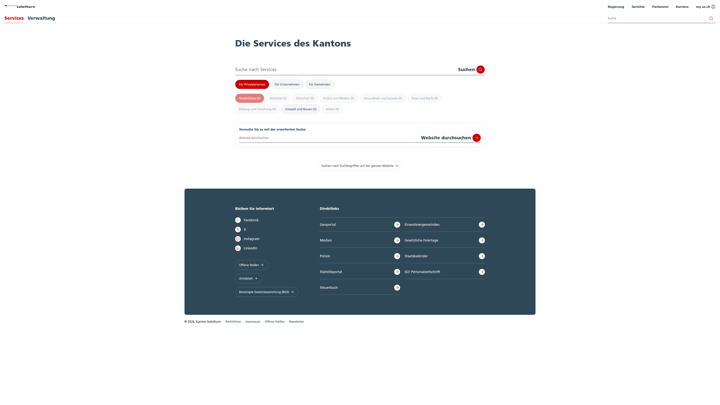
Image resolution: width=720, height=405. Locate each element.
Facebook (251, 220)
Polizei (325, 256)
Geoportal (328, 224)
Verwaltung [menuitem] (41, 18)
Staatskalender (416, 256)
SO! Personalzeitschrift (422, 272)
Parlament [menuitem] (660, 7)
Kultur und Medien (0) (338, 98)
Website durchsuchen (446, 137)
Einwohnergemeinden (422, 224)
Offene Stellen (249, 265)
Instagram (252, 239)
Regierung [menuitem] (616, 7)
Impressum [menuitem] (252, 321)
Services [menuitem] (14, 18)
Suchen (466, 69)
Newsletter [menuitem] (296, 321)
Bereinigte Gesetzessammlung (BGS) (264, 292)
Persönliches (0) (249, 98)
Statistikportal (331, 272)
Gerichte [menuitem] (638, 7)
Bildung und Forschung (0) (257, 109)
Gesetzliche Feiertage (421, 240)
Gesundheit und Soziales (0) (383, 98)
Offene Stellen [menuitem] (275, 321)
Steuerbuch (329, 287)
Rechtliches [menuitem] (233, 321)
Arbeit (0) (332, 109)
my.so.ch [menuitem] (703, 7)
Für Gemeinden (320, 84)
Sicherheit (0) (305, 98)
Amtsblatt (246, 278)
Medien (326, 240)
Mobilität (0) (278, 98)
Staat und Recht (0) (425, 98)
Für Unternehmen (287, 84)
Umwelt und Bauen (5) (300, 109)
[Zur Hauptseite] (19, 6)
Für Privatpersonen (252, 84)
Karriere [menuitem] (682, 7)
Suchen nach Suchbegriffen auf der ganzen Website (357, 166)
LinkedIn (250, 248)
